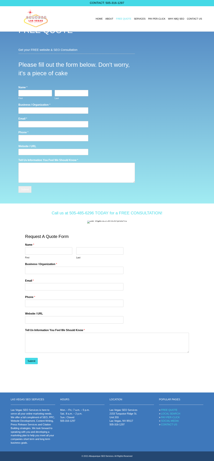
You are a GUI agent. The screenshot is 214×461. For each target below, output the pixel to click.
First (20, 98)
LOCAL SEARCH (170, 413)
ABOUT (109, 18)
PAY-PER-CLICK (156, 18)
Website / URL (27, 146)
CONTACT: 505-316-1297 (107, 3)
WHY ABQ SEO (176, 18)
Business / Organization (34, 104)
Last (57, 98)
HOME (99, 18)
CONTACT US (194, 18)
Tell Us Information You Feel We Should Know (48, 160)
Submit (25, 189)
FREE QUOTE (123, 18)
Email (22, 118)
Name (22, 87)
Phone (23, 132)
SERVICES (139, 18)
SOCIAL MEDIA (170, 420)
